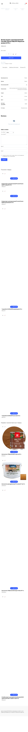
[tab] (5, 67)
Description (5, 67)
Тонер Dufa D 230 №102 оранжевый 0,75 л (12, 309)
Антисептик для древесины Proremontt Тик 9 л (13, 484)
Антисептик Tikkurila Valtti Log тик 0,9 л (11, 454)
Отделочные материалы (7, 9)
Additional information (13, 67)
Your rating (3, 132)
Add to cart (11, 57)
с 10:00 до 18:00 (14, 3)
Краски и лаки (16, 9)
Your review (3, 134)
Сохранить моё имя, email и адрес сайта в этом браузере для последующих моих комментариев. (13, 156)
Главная (2, 8)
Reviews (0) (22, 67)
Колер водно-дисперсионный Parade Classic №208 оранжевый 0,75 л (12, 202)
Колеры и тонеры (22, 9)
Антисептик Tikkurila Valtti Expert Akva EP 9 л (13, 590)
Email (2, 150)
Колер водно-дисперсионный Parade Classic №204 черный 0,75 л (12, 184)
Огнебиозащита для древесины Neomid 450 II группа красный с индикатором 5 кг (13, 698)
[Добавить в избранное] (13, 54)
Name (2, 146)
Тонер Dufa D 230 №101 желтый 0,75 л (11, 415)
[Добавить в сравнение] (16, 54)
